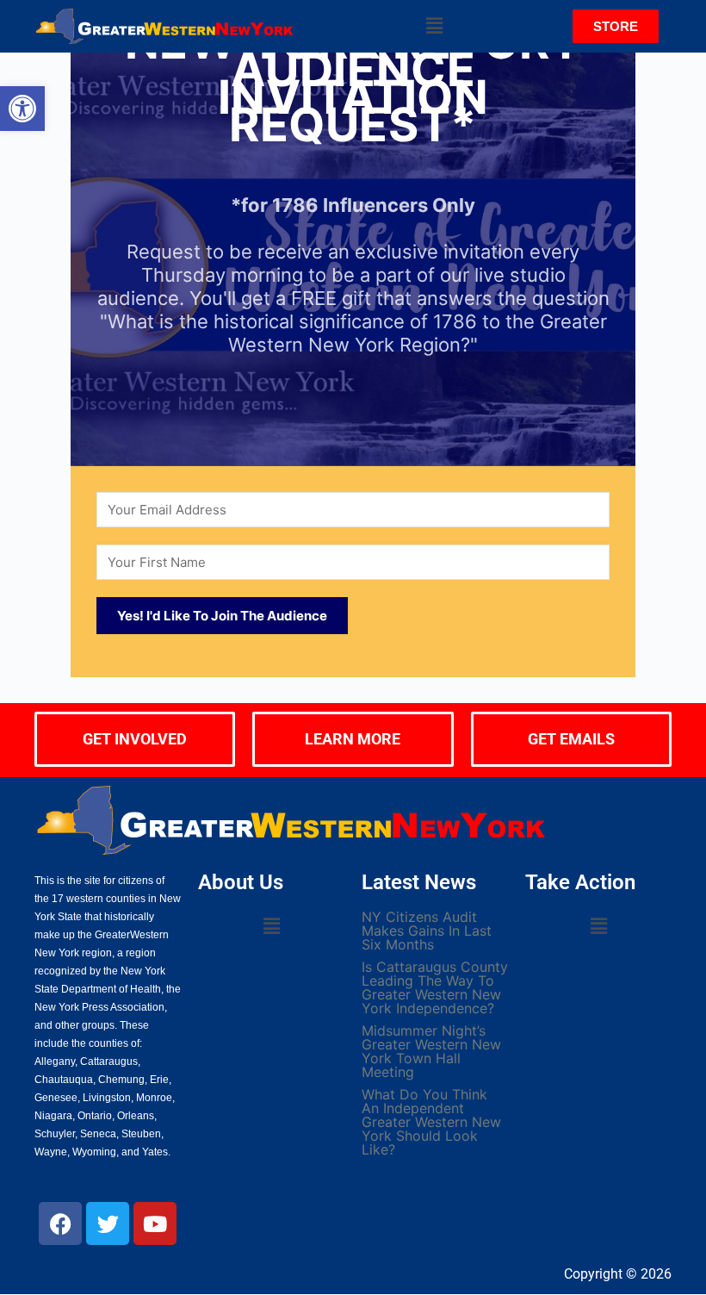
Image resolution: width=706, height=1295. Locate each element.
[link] (22, 108)
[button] (434, 26)
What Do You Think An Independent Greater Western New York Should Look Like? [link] (431, 1122)
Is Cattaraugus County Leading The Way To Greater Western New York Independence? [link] (435, 987)
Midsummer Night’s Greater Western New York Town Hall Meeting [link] (431, 1051)
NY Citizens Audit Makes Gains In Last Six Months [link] (427, 930)
